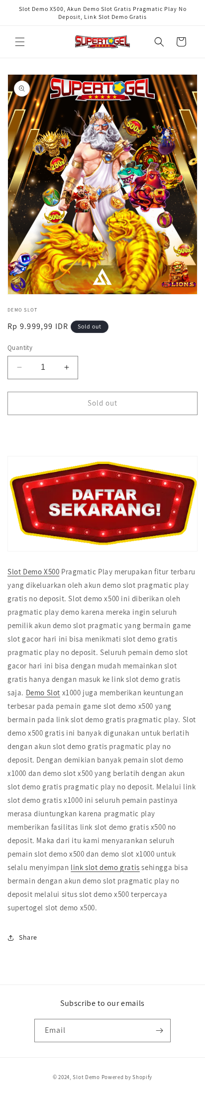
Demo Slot (43, 692)
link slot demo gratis (105, 867)
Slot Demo (86, 1077)
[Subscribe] (159, 1030)
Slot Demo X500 (33, 571)
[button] (20, 42)
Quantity (19, 347)
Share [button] (28, 937)
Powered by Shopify (127, 1077)
